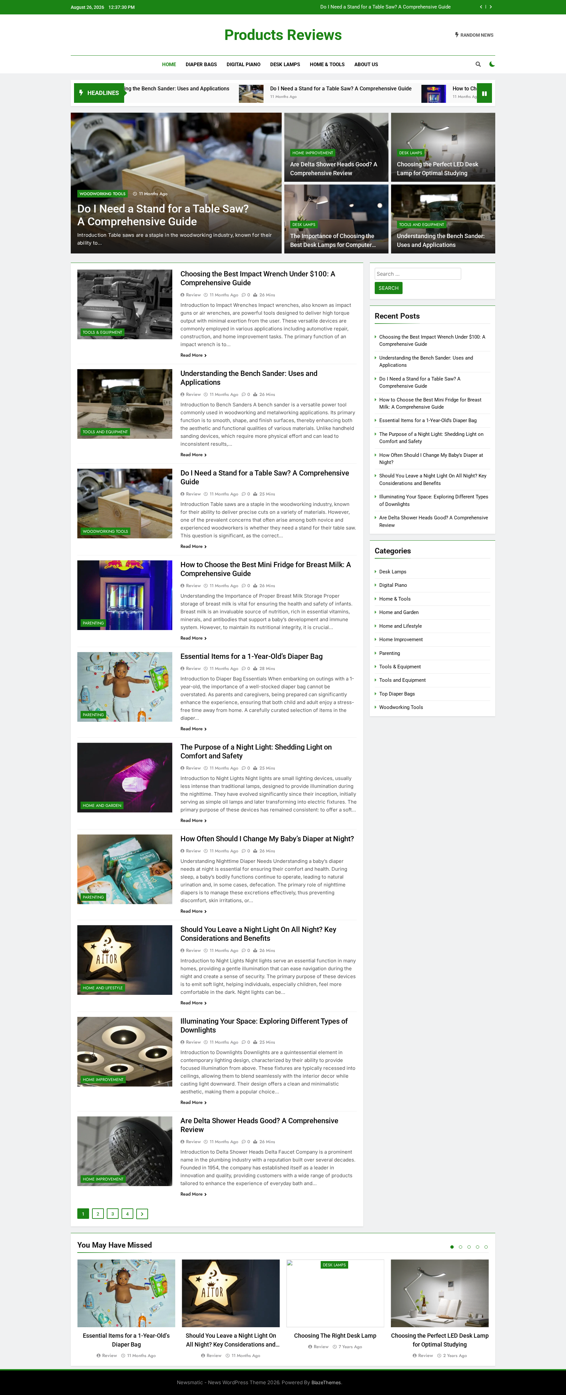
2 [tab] (460, 1247)
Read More (191, 355)
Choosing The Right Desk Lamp (335, 1335)
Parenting (90, 194)
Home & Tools (327, 64)
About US (366, 64)
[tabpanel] (126, 1309)
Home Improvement (312, 153)
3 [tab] (469, 1247)
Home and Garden (102, 806)
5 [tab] (486, 1247)
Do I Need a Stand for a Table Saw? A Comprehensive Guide (262, 88)
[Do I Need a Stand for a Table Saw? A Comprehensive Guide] (172, 97)
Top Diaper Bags (397, 694)
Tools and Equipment (421, 225)
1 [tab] (452, 1247)
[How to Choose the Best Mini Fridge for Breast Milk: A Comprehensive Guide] (355, 97)
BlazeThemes (326, 1382)
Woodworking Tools (105, 531)
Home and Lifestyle (103, 988)
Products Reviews (283, 35)
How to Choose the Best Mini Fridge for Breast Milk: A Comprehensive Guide (367, 7)
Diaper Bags (201, 64)
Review (193, 294)
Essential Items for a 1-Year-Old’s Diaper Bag (251, 656)
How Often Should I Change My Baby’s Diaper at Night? (267, 839)
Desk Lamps (285, 64)
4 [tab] (477, 1247)
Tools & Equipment (102, 332)
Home (169, 64)
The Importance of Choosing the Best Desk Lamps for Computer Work (332, 245)
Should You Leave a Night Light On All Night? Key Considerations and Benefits (231, 1344)
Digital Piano (243, 64)
